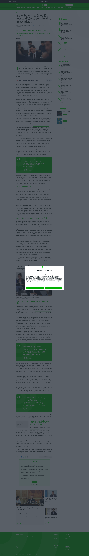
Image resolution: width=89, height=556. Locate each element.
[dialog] (44, 278)
